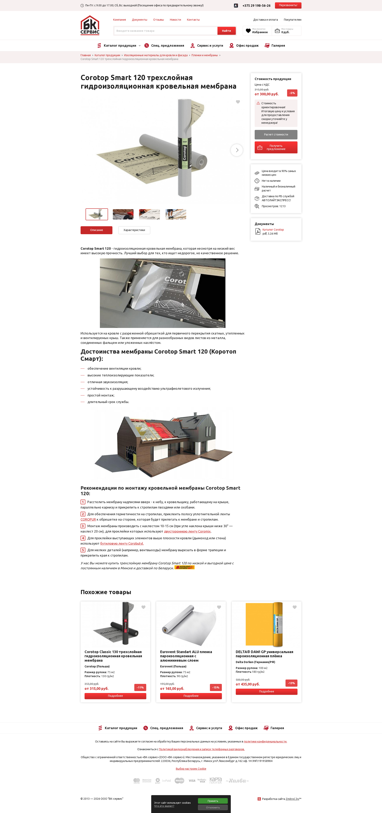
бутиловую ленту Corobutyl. (122, 543)
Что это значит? (164, 805)
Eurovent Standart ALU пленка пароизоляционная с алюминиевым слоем (186, 656)
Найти (226, 30)
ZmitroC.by (292, 798)
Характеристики (134, 230)
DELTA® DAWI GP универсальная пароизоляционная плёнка (264, 654)
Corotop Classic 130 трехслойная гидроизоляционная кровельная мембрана (113, 656)
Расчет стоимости (276, 134)
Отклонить (213, 807)
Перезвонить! (288, 5)
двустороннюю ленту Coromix (187, 531)
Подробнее (115, 695)
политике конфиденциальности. (265, 741)
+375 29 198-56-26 (256, 5)
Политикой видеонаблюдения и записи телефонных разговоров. (202, 749)
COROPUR (88, 519)
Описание (96, 230)
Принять (213, 800)
